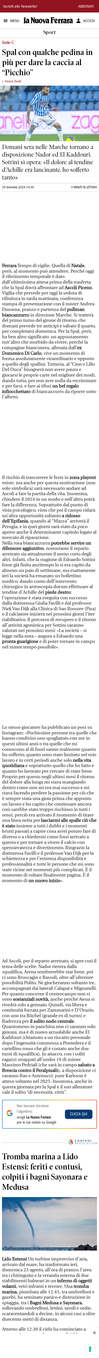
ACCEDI (89, 21)
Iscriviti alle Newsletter (20, 7)
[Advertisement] (40, 229)
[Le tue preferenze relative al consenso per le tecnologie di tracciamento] (90, 1349)
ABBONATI (86, 7)
